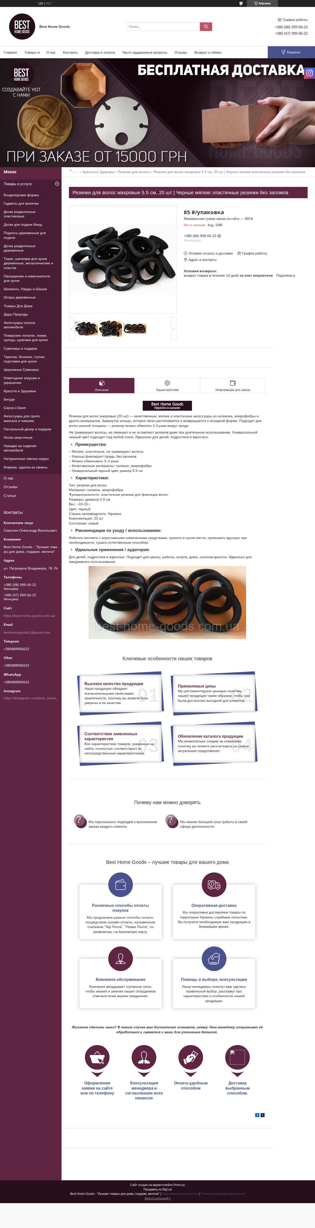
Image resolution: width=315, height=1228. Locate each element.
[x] (263, 1116)
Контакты (70, 52)
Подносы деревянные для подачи (25, 235)
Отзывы (181, 52)
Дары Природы (16, 314)
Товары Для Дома (18, 306)
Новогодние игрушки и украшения (22, 380)
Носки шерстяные (18, 437)
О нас (51, 52)
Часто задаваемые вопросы (144, 52)
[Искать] (206, 26)
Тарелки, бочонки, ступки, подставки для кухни (24, 359)
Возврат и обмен (207, 52)
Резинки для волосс (134, 172)
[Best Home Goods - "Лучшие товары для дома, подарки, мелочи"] (22, 26)
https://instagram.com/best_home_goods (35, 698)
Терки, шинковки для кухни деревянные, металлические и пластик (28, 263)
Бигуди (9, 399)
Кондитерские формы (21, 195)
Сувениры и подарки (20, 348)
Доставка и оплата (100, 52)
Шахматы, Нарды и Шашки (25, 289)
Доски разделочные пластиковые (19, 214)
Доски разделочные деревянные (19, 248)
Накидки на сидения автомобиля (20, 448)
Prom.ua (179, 1185)
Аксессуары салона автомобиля (19, 325)
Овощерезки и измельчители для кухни (27, 278)
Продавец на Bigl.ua (157, 1189)
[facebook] (257, 1116)
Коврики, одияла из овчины (25, 467)
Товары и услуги (18, 184)
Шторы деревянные (20, 297)
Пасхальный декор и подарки (27, 429)
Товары (30, 52)
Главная (10, 52)
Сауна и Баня (15, 408)
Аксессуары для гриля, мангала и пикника (22, 418)
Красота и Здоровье (98, 172)
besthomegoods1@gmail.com (27, 632)
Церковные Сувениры (21, 370)
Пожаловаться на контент (180, 1194)
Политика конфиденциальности (222, 1194)
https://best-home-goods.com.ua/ (29, 616)
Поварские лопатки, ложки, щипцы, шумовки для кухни (26, 337)
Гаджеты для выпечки (21, 203)
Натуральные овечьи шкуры (26, 459)
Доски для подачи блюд (23, 224)
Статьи (10, 496)
